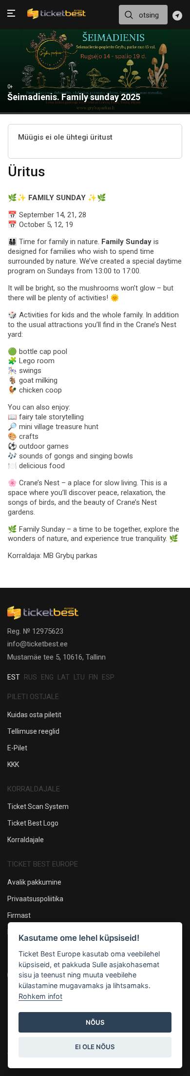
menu (11, 14)
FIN (93, 677)
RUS (30, 677)
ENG (47, 677)
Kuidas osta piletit (34, 715)
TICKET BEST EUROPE (42, 864)
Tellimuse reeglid (33, 731)
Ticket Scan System (38, 806)
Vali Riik (177, 16)
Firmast (19, 915)
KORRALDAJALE (33, 789)
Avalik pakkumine (34, 882)
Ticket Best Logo (32, 823)
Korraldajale (25, 840)
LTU (79, 677)
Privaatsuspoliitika (35, 899)
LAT (63, 677)
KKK (13, 764)
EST (13, 677)
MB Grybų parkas (70, 555)
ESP (108, 677)
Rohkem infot (40, 996)
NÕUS (95, 1022)
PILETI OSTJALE (33, 696)
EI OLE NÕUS (95, 1047)
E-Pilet (17, 748)
